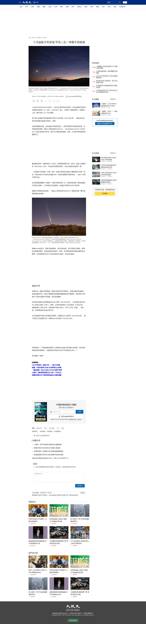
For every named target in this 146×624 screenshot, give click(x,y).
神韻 (115, 6)
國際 (44, 6)
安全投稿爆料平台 (63, 458)
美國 (38, 6)
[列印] (50, 101)
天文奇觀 (51, 428)
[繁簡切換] (58, 101)
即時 (26, 6)
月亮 (45, 428)
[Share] (30, 523)
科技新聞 (38, 37)
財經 (86, 6)
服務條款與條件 (72, 419)
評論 (49, 6)
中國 (32, 6)
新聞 (33, 37)
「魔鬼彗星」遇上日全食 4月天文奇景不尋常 (47, 370)
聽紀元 (79, 6)
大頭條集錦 (57, 431)
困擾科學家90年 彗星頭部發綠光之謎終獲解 (46, 375)
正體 (34, 2)
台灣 (55, 6)
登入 (125, 2)
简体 (37, 2)
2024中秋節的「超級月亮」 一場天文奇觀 (46, 365)
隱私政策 (79, 419)
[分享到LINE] (37, 101)
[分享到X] (41, 101)
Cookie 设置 (73, 620)
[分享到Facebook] (33, 101)
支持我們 (104, 193)
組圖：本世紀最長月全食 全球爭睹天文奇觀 (46, 367)
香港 (61, 6)
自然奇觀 (42, 431)
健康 (67, 6)
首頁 (21, 6)
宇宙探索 (49, 431)
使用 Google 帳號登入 (67, 416)
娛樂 (97, 6)
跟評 (82, 492)
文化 (103, 6)
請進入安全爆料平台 (104, 123)
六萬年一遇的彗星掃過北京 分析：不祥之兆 (46, 372)
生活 (109, 6)
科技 (91, 6)
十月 (58, 428)
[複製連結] (45, 101)
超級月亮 (39, 428)
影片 (73, 6)
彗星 (62, 428)
